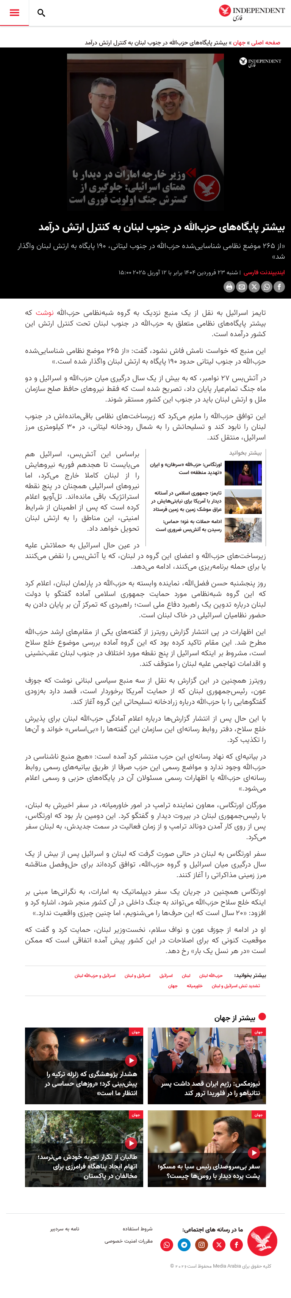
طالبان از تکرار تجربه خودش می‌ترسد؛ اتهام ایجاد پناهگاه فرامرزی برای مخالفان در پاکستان (87, 1167)
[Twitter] (254, 286)
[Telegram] (184, 1244)
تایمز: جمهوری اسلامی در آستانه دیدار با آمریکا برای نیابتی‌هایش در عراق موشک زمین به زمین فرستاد (186, 501)
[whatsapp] (166, 1244)
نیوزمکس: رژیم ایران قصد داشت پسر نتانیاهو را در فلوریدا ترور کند (210, 1088)
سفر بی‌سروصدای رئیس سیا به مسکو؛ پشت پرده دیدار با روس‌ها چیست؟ (209, 1171)
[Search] (41, 13)
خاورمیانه (195, 986)
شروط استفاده (137, 1229)
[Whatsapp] (266, 286)
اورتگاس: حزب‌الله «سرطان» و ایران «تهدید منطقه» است (186, 469)
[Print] (229, 286)
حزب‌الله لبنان (211, 975)
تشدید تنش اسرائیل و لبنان (236, 986)
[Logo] (260, 62)
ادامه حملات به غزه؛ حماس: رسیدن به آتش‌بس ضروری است (189, 526)
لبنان (186, 975)
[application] (145, 132)
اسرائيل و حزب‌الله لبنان (95, 975)
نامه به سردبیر (64, 1229)
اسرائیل (166, 975)
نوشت (43, 313)
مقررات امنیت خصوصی (128, 1241)
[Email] (241, 286)
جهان (239, 43)
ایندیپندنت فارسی (263, 273)
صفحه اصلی (265, 43)
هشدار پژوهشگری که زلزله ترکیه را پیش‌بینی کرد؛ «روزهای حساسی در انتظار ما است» (91, 1084)
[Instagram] (201, 1244)
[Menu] (14, 13)
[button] (145, 132)
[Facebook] (279, 286)
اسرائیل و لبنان (137, 975)
